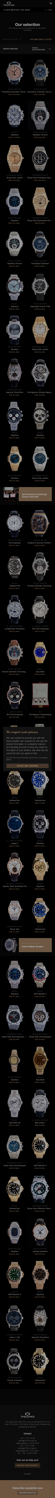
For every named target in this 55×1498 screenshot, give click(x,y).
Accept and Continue (27, 766)
